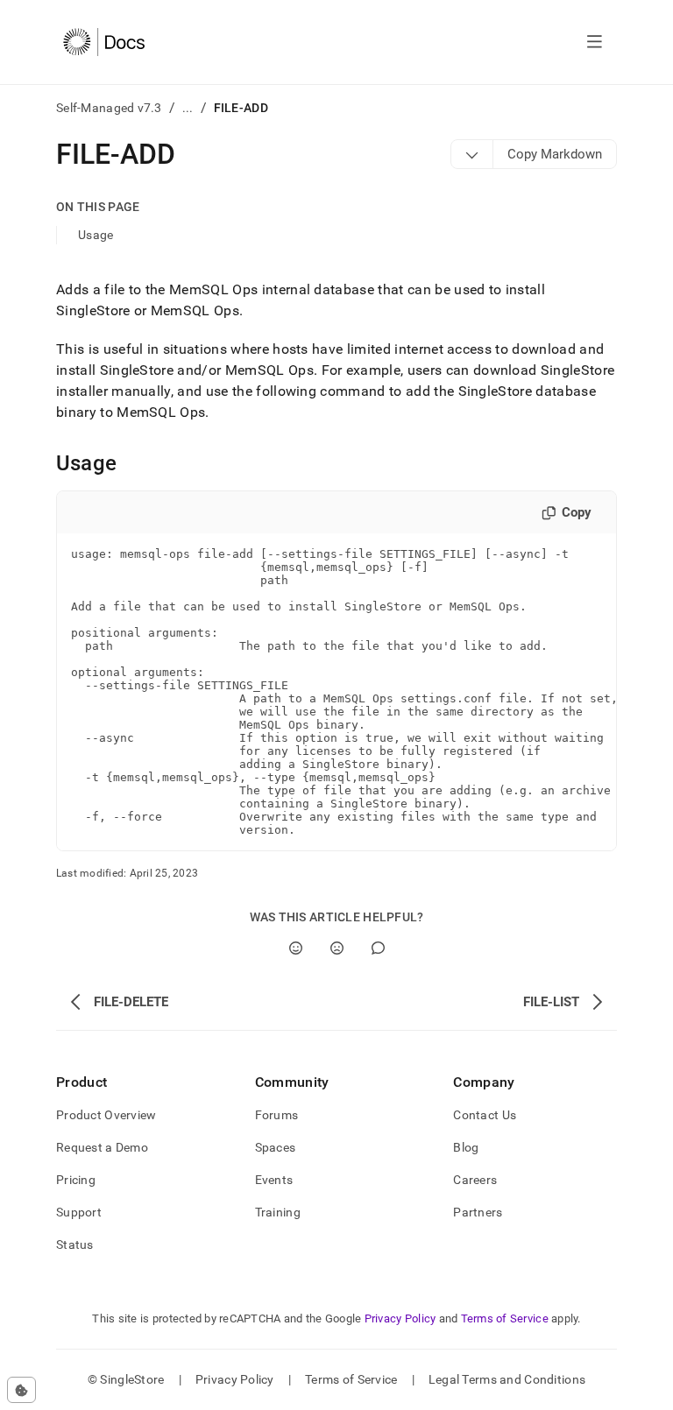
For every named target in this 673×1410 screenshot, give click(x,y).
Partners (477, 1212)
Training (278, 1212)
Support (79, 1212)
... (188, 108)
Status (75, 1244)
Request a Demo (102, 1147)
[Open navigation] (594, 42)
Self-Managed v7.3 (109, 108)
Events (274, 1180)
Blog (465, 1147)
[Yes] (295, 948)
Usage (95, 235)
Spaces (275, 1147)
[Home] (104, 42)
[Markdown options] (472, 154)
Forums (277, 1115)
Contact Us (484, 1115)
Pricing (76, 1180)
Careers (475, 1180)
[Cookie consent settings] (21, 1390)
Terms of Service (505, 1318)
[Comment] (378, 948)
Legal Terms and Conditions (507, 1379)
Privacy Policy (400, 1318)
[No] (337, 948)
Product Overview (106, 1115)
